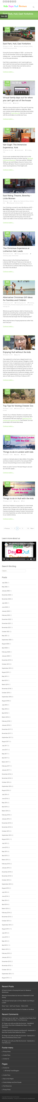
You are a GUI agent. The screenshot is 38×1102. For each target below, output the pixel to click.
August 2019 (5, 672)
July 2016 (4, 794)
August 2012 (5, 977)
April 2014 (5, 904)
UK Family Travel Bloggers (12, 1070)
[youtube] (15, 2)
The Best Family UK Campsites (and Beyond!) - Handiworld (18, 1030)
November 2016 (6, 778)
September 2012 (6, 973)
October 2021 (6, 631)
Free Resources (22, 1020)
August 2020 (5, 644)
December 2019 (6, 660)
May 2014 (4, 900)
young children (13, 48)
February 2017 (6, 766)
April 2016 (5, 806)
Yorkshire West (24, 253)
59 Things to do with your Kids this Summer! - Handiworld (17, 1035)
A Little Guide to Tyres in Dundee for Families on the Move (18, 1009)
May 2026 (4, 586)
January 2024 (6, 611)
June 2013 (5, 937)
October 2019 (6, 664)
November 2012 (6, 965)
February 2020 (6, 652)
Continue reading (8, 72)
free (20, 46)
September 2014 (6, 884)
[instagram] (13, 2)
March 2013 (5, 949)
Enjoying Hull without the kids (17, 352)
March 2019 (5, 684)
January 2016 (6, 819)
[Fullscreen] (34, 559)
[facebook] (4, 2)
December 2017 (6, 729)
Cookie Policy (6, 1055)
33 (28, 528)
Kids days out (6, 306)
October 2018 (6, 692)
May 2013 (4, 941)
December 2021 (6, 623)
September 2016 (6, 786)
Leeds (9, 255)
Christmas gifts (6, 304)
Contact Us (6, 1058)
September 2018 (6, 696)
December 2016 (6, 774)
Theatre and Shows (24, 201)
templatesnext (31, 1098)
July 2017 (4, 745)
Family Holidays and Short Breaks (12, 1082)
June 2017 (5, 749)
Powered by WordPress (7, 1098)
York (4, 152)
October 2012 (6, 969)
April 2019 (5, 680)
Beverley (10, 203)
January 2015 (6, 868)
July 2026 (4, 582)
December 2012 (6, 961)
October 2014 (6, 880)
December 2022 (6, 619)
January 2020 (6, 656)
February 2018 (6, 721)
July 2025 (4, 603)
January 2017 (6, 770)
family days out (15, 113)
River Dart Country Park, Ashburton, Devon (13, 1032)
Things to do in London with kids (18, 452)
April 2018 (5, 713)
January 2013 (6, 957)
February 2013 (6, 953)
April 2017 (5, 758)
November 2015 (6, 827)
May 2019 (4, 676)
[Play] (4, 559)
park (22, 46)
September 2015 (6, 835)
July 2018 (4, 705)
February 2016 (6, 815)
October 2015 (6, 831)
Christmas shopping (15, 304)
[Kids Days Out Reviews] (14, 6)
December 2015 (6, 823)
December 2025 (6, 595)
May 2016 (4, 802)
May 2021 (4, 635)
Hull (24, 501)
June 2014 (5, 896)
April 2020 (5, 648)
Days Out (16, 103)
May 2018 (4, 709)
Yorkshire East (6, 48)
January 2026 (6, 591)
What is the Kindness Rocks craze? (11, 1037)
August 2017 (5, 741)
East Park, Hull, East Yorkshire (17, 43)
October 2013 (6, 920)
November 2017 (6, 733)
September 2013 (6, 925)
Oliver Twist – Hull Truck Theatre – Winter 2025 (15, 1006)
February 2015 (6, 863)
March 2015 (5, 859)
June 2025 (5, 607)
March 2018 (5, 717)
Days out (23, 304)
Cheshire (18, 408)
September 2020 (6, 639)
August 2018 (5, 701)
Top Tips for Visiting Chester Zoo (18, 405)
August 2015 (5, 839)
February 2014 (6, 912)
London (17, 454)
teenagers (26, 46)
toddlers (30, 46)
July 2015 (4, 843)
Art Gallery (29, 150)
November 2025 (6, 599)
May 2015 (4, 851)
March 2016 (5, 810)
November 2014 (6, 876)
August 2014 (5, 888)
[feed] (10, 2)
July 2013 (4, 933)
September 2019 (6, 668)
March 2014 (5, 908)
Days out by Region (8, 1078)
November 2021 (6, 627)
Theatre (21, 203)
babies (17, 46)
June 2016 (5, 798)
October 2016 (6, 782)
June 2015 (5, 847)
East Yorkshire (15, 203)
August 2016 (5, 790)
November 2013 (6, 916)
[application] (19, 551)
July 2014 (4, 892)
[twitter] (6, 2)
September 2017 (6, 737)
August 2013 (5, 929)
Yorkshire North (19, 150)
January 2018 (6, 725)
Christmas (18, 253)
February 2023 (6, 615)
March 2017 (5, 762)
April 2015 (5, 855)
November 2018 (6, 688)
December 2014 (6, 872)
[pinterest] (8, 2)
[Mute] (31, 559)
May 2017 (4, 753)
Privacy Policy (7, 1051)
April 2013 (5, 945)
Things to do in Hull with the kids (18, 498)
